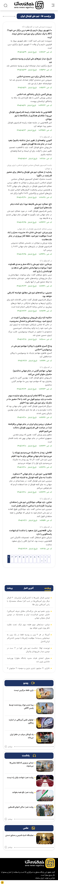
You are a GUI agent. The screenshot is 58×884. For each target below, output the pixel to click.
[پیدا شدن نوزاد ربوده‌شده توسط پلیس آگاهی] (45, 708)
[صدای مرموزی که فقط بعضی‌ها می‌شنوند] (45, 766)
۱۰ (41, 559)
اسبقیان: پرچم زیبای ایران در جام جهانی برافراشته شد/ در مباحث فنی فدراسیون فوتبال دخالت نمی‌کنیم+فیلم (30, 428)
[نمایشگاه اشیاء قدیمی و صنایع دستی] (45, 838)
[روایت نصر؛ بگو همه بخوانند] (45, 795)
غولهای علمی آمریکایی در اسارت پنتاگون (21, 721)
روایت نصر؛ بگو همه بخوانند (23, 792)
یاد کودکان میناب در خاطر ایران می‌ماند (22, 736)
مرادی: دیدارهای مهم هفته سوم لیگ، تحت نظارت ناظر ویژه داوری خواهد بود (28, 626)
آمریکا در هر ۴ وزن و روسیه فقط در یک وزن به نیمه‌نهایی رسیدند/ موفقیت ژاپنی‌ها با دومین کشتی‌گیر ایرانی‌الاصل (28, 638)
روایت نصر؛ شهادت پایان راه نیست (20, 777)
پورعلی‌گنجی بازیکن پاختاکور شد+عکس (34, 94)
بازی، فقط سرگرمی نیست (24, 690)
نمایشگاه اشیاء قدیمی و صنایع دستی (19, 835)
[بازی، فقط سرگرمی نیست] (45, 693)
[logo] (28, 5)
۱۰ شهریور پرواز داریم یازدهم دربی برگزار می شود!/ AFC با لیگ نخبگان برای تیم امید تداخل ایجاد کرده (29, 34)
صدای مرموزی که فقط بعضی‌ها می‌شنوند (22, 764)
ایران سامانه (39, 878)
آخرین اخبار (29, 588)
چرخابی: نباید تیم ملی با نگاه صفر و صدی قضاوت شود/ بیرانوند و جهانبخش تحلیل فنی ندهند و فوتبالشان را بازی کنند (30, 268)
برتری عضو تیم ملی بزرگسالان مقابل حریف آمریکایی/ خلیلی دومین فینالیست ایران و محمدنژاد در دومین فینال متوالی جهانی (28, 614)
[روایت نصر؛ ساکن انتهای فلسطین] (45, 810)
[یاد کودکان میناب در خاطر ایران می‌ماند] (45, 737)
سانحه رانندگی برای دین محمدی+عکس (34, 76)
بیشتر (10, 746)
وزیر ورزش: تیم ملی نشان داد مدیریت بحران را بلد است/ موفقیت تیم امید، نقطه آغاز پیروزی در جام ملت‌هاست (29, 236)
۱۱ (45, 559)
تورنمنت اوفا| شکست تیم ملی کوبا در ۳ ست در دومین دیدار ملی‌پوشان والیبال (28, 649)
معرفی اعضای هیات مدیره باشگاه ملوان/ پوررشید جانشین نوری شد (28, 660)
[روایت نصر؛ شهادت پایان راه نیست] (45, 780)
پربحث (10, 588)
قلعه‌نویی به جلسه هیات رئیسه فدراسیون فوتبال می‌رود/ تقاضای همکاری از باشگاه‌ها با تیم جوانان (30, 116)
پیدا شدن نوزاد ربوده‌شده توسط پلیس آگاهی (21, 706)
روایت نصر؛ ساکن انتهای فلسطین (21, 807)
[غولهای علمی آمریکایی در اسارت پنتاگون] (45, 723)
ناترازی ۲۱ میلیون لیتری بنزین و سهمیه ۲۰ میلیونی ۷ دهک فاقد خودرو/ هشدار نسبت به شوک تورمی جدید (28, 670)
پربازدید (47, 588)
